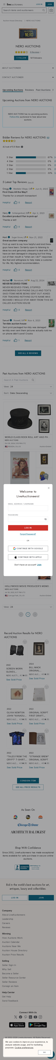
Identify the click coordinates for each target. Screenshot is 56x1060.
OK (44, 1052)
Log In (28, 528)
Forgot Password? (28, 534)
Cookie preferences (24, 1047)
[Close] (48, 488)
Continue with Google (30, 548)
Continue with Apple (30, 557)
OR (28, 541)
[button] (45, 519)
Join (39, 564)
